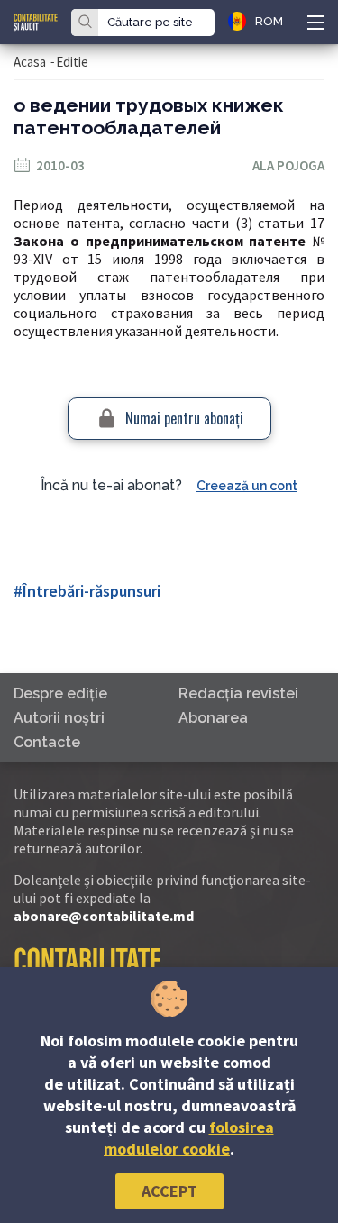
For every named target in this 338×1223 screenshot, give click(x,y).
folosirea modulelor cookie (189, 1138)
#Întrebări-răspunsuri (87, 590)
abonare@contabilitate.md (104, 916)
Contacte (47, 742)
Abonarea (213, 717)
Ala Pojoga (288, 165)
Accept (169, 1191)
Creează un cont (246, 486)
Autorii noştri (59, 717)
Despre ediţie (60, 693)
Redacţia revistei (238, 693)
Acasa (30, 61)
